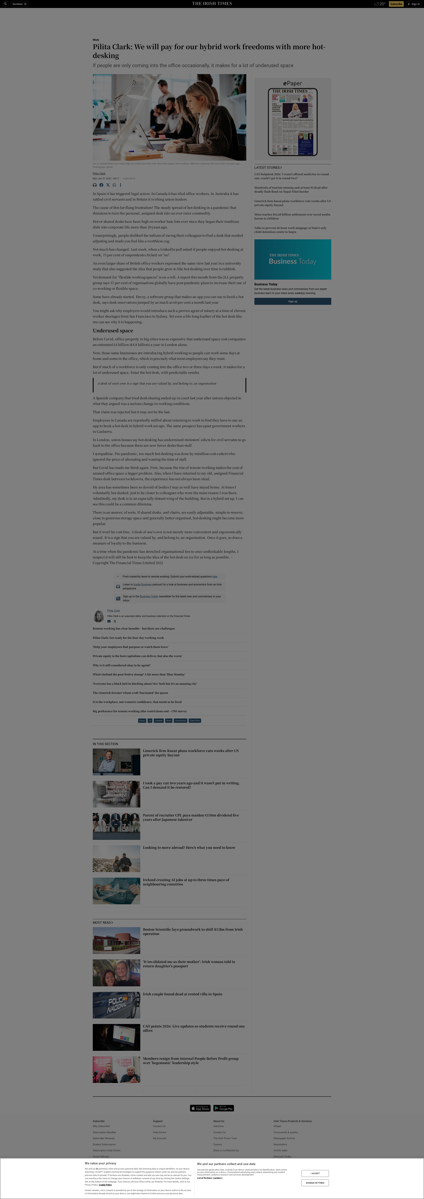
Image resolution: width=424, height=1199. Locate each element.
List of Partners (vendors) (209, 1178)
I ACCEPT (315, 1173)
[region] (212, 1178)
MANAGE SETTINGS (315, 1183)
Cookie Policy (105, 1185)
